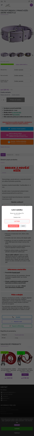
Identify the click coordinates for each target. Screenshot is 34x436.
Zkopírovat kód (13, 226)
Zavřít (23, 226)
